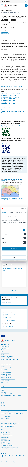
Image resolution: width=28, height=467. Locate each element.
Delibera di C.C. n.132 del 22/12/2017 (12, 184)
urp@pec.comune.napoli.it (9, 425)
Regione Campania (6, 1)
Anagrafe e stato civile (6, 367)
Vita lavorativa (4, 382)
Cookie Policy (4, 439)
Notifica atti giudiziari (6, 444)
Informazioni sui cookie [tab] (21, 212)
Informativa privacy (5, 437)
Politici (2, 354)
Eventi (2, 403)
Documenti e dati (5, 358)
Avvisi (2, 390)
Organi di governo (5, 348)
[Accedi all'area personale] (25, 1)
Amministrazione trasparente (7, 436)
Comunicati (3, 392)
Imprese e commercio (6, 377)
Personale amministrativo (7, 356)
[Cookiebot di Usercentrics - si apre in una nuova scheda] (20, 208)
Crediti (10, 462)
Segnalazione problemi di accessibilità (9, 447)
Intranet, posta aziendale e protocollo (9, 359)
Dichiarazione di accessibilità (7, 445)
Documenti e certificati (6, 372)
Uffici (2, 351)
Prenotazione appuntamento (7, 431)
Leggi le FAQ (4, 429)
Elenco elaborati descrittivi (10, 97)
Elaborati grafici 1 (8, 99)
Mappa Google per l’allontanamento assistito (11, 126)
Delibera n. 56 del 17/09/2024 (10, 94)
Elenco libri (3, 405)
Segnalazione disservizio (6, 432)
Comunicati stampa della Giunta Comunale (10, 394)
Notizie (2, 389)
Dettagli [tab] (11, 212)
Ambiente (3, 366)
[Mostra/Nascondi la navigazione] (1, 5)
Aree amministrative (5, 346)
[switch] (24, 234)
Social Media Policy (5, 440)
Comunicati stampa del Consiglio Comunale (11, 395)
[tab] (12, 290)
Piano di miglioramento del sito (8, 448)
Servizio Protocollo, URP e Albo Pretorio (10, 423)
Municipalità (4, 350)
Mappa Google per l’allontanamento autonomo (11, 143)
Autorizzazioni (4, 369)
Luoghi (2, 402)
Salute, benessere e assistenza (8, 379)
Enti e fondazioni (5, 353)
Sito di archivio (4, 462)
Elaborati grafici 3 (7, 102)
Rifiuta (14, 257)
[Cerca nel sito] (26, 5)
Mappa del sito (16, 462)
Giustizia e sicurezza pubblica (7, 376)
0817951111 (12, 426)
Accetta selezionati (14, 253)
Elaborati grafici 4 (8, 103)
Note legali (3, 442)
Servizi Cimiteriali (5, 380)
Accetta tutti (14, 248)
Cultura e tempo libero (6, 371)
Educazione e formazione (6, 374)
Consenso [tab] (4, 212)
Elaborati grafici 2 (8, 100)
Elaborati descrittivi (8, 95)
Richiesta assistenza (5, 434)
